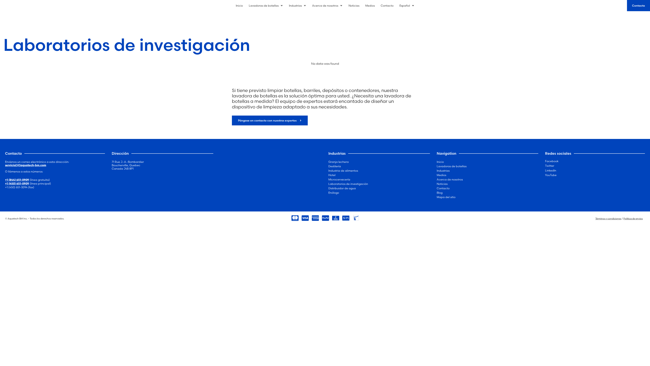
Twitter (549, 165)
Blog (439, 192)
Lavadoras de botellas (264, 5)
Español (404, 5)
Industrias (295, 5)
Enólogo (333, 192)
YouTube (551, 175)
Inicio (239, 5)
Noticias (354, 5)
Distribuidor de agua (342, 188)
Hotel (331, 175)
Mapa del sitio (446, 197)
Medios (370, 5)
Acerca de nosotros (325, 5)
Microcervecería (339, 179)
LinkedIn (550, 170)
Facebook (551, 161)
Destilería (334, 166)
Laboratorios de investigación (348, 184)
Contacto (387, 5)
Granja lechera (338, 162)
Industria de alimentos (343, 170)
